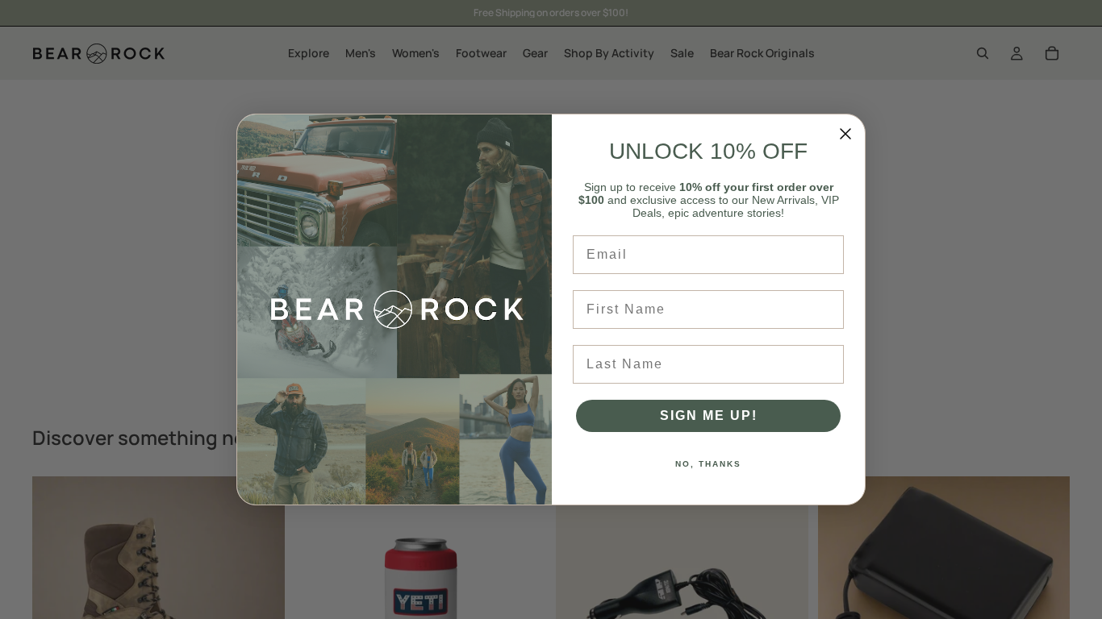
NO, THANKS (708, 463)
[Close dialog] (845, 134)
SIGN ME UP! (709, 415)
